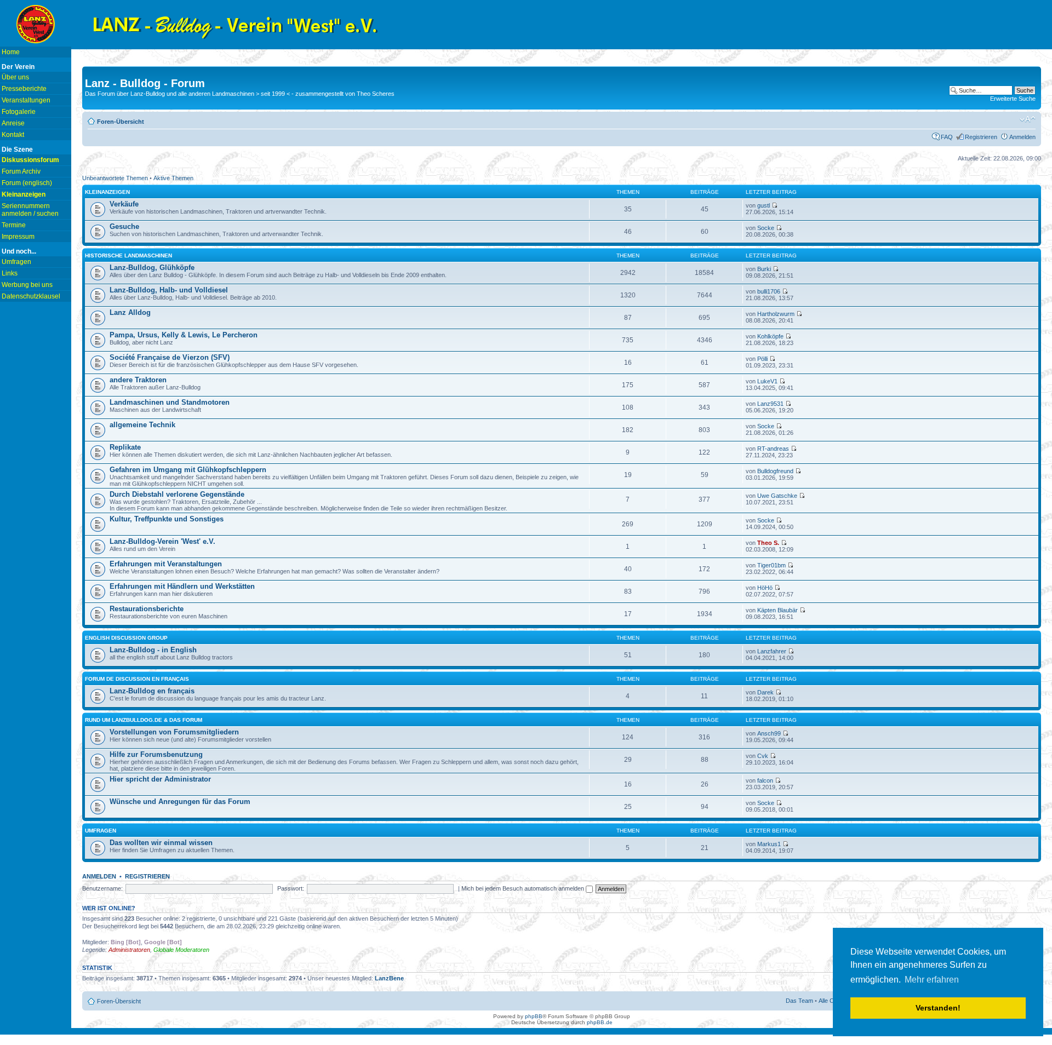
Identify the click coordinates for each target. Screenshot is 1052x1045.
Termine (14, 225)
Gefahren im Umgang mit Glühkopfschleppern (188, 470)
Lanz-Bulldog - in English (153, 650)
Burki (764, 269)
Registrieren (981, 137)
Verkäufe (124, 204)
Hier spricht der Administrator (160, 779)
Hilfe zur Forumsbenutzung (156, 754)
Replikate (125, 447)
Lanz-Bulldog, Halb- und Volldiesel (169, 290)
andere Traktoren (138, 380)
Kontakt (13, 135)
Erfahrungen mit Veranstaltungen (166, 564)
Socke (765, 228)
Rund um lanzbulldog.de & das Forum (143, 720)
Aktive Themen (173, 178)
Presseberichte (24, 89)
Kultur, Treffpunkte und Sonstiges (167, 519)
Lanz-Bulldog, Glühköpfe (152, 267)
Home (11, 52)
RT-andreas (773, 448)
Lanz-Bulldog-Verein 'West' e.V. (162, 541)
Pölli (762, 358)
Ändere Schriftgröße (1028, 119)
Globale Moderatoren (181, 949)
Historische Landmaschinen (128, 255)
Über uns (15, 77)
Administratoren (129, 949)
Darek (765, 692)
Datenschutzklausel (31, 296)
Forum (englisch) (27, 183)
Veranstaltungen (26, 100)
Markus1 (769, 844)
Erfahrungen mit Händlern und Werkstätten (182, 586)
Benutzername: (102, 888)
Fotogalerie (19, 112)
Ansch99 (769, 733)
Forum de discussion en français (137, 679)
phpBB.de (600, 1022)
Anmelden (1022, 137)
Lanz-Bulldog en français (152, 691)
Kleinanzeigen (107, 192)
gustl (763, 205)
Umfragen (16, 262)
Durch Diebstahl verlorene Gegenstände (177, 494)
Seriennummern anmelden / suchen (30, 209)
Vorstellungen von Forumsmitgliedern (174, 732)
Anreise (13, 123)
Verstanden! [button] (938, 1007)
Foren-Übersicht (120, 121)
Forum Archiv (21, 171)
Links (10, 273)
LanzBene (389, 978)
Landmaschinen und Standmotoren (170, 402)
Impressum (18, 236)
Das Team (799, 1000)
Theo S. (768, 542)
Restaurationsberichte (147, 609)
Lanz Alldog (130, 312)
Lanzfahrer (771, 651)
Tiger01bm (771, 565)
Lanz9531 (770, 403)
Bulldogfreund (775, 471)
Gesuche (124, 226)
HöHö (765, 587)
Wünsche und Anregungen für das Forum (180, 801)
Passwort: (290, 888)
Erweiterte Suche (1013, 98)
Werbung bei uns (27, 285)
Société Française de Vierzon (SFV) (170, 357)
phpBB (533, 1016)
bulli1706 (768, 291)
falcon (765, 780)
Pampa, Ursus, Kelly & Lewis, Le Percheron (184, 335)
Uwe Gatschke (777, 495)
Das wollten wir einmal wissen (161, 843)
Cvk (762, 756)
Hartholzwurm (775, 314)
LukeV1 (767, 381)
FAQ (947, 137)
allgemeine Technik (142, 425)
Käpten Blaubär (777, 610)
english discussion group (126, 638)
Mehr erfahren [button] (932, 979)
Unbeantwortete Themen (115, 178)
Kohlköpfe (770, 336)
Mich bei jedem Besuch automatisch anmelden (523, 888)
